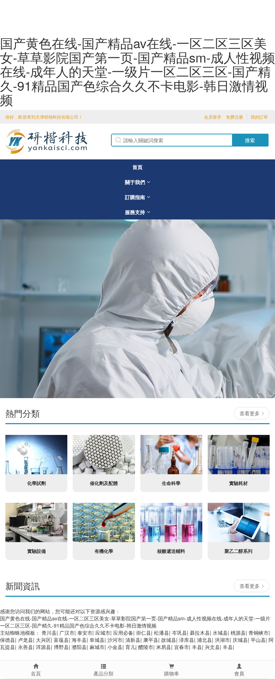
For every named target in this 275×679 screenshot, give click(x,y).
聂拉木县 (200, 632)
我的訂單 (259, 117)
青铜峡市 (259, 632)
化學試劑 (36, 483)
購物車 (171, 673)
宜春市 (181, 646)
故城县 (168, 639)
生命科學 (171, 483)
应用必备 (123, 632)
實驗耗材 (238, 483)
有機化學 (104, 550)
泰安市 (84, 632)
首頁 (137, 166)
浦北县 (204, 639)
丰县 (197, 646)
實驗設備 (36, 550)
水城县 (220, 632)
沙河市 (114, 639)
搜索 (250, 140)
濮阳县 (79, 646)
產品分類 (103, 673)
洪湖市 (222, 639)
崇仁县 (143, 632)
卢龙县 (25, 639)
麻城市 (97, 646)
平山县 (258, 639)
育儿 (130, 646)
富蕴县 (61, 639)
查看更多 (250, 413)
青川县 (49, 632)
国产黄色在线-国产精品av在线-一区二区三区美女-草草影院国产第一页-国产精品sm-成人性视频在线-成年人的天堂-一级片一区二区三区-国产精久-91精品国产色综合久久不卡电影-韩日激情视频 (137, 71)
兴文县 (212, 646)
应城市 (102, 632)
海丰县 (79, 639)
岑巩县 (179, 632)
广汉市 (66, 632)
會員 (239, 673)
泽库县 (186, 639)
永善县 (25, 646)
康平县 (150, 639)
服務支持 (135, 211)
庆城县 (240, 639)
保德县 (7, 639)
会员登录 (212, 117)
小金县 (114, 646)
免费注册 (234, 117)
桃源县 (238, 632)
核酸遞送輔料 (171, 550)
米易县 (163, 646)
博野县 (61, 646)
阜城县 (97, 639)
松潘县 (161, 632)
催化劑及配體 (104, 483)
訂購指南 (135, 196)
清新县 (132, 639)
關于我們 (135, 181)
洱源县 (43, 646)
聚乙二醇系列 (238, 550)
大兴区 (43, 639)
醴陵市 (145, 646)
